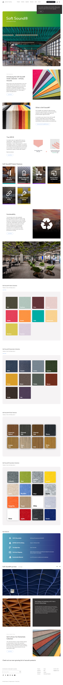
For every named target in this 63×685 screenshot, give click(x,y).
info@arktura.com (56, 670)
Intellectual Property (47, 673)
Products (18, 1)
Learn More (10, 94)
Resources (39, 672)
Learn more (54, 8)
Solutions (22, 1)
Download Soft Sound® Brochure (43, 124)
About (36, 1)
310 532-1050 (56, 668)
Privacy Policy (17, 681)
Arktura (7, 2)
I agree (41, 11)
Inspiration (27, 1)
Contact (39, 1)
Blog (44, 670)
